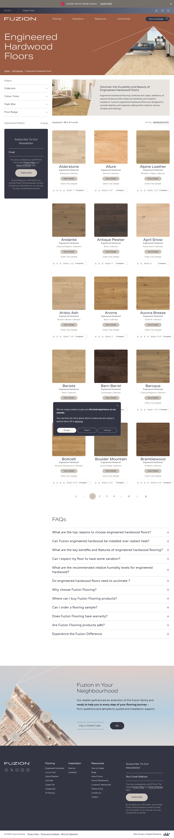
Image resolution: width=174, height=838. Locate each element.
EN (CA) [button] (7, 10)
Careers (94, 797)
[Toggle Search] (168, 10)
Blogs (93, 772)
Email (12, 152)
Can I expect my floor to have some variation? (86, 559)
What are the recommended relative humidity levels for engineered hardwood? (102, 570)
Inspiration (74, 763)
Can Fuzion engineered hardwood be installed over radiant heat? (100, 541)
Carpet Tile (49, 785)
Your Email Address (136, 777)
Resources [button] (100, 19)
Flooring (50, 763)
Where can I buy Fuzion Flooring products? (84, 598)
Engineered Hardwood (54, 768)
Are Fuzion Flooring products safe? (78, 625)
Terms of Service (23, 165)
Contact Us (96, 793)
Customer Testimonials (101, 785)
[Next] (76, 496)
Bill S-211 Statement (69, 834)
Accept (67, 430)
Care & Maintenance (99, 781)
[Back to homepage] (20, 19)
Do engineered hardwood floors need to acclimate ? (91, 581)
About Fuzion (97, 776)
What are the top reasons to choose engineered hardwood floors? (101, 532)
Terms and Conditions (50, 834)
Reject (87, 430)
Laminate (49, 781)
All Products (17, 71)
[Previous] (84, 496)
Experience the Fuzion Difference (77, 634)
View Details (69, 179)
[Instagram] (28, 770)
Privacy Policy (29, 163)
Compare (80, 190)
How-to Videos (97, 768)
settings (79, 421)
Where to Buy (97, 789)
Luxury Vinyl (50, 772)
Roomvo (71, 768)
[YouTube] (17, 770)
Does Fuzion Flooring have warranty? (80, 616)
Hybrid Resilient (51, 776)
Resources (97, 763)
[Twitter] (12, 770)
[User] (156, 10)
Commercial (123, 19)
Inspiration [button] (78, 19)
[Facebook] (6, 770)
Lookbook (72, 772)
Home (7, 71)
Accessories (50, 789)
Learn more (106, 4)
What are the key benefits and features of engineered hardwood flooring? (107, 550)
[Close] (171, 4)
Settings (107, 430)
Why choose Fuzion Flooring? (74, 589)
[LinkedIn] (22, 770)
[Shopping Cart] (162, 10)
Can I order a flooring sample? (74, 607)
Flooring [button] (56, 19)
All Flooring (50, 793)
